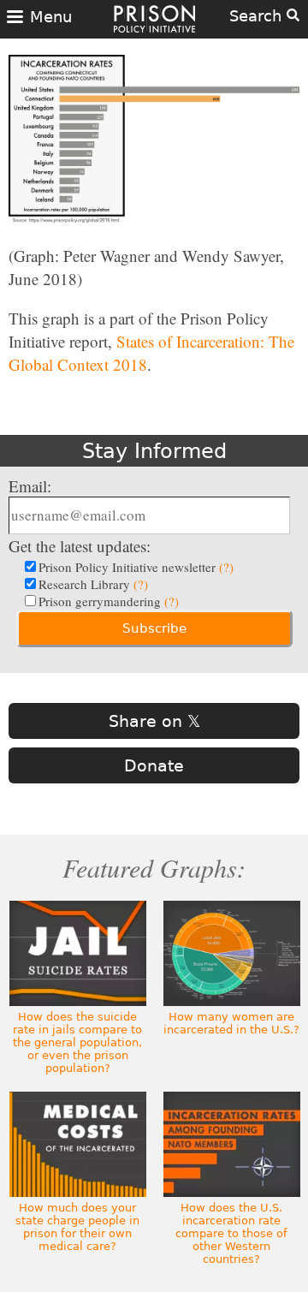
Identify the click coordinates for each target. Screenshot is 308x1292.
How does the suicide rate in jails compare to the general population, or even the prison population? (77, 1042)
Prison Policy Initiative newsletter (136, 566)
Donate (154, 765)
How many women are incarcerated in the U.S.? (231, 1023)
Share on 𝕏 (154, 720)
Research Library (93, 583)
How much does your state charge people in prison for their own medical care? (77, 1227)
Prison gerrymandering (108, 601)
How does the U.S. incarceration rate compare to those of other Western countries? (231, 1233)
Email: (30, 486)
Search (258, 16)
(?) (226, 566)
